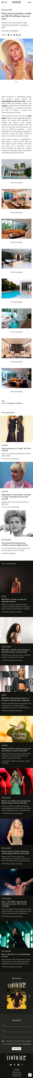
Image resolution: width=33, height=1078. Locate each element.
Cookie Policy (16, 1075)
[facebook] (5, 35)
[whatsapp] (17, 35)
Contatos (16, 1069)
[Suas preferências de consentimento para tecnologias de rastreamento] (30, 1075)
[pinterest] (8, 35)
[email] (3, 35)
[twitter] (14, 35)
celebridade (10, 403)
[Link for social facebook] (14, 1065)
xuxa (3, 403)
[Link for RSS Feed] (22, 1065)
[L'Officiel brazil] (16, 2)
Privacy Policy (27, 1044)
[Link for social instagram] (18, 1065)
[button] (29, 996)
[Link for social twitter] (11, 1065)
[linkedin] (11, 35)
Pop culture (7, 10)
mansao (19, 403)
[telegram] (19, 35)
